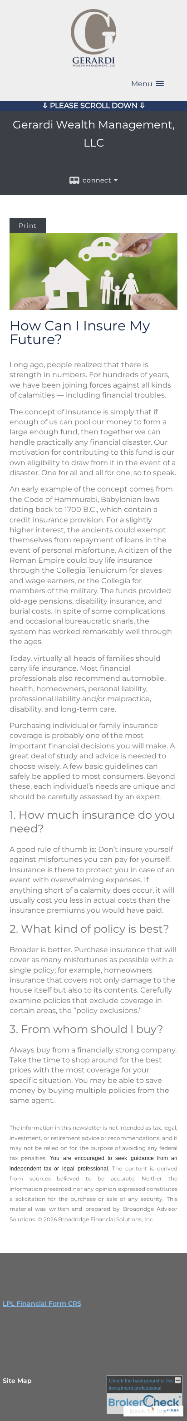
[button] (147, 84)
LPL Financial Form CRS (42, 1303)
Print (28, 225)
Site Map (17, 1381)
